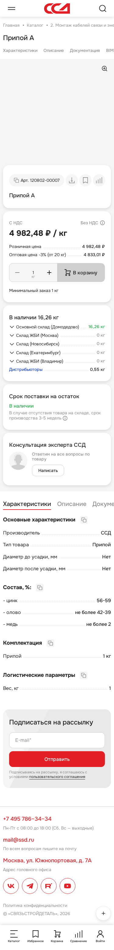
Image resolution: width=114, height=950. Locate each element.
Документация (85, 50)
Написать (48, 470)
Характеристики (20, 50)
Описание (53, 50)
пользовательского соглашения (57, 776)
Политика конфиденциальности (35, 905)
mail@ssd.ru (18, 839)
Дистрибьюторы (26, 369)
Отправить (57, 759)
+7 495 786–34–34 (27, 819)
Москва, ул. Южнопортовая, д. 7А (47, 860)
